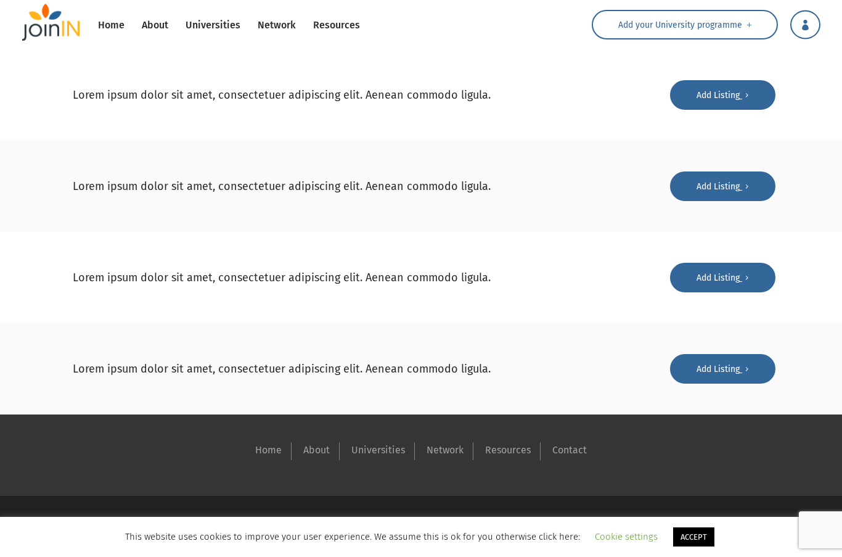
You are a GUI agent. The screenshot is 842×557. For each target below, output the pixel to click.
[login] (805, 24)
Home (268, 450)
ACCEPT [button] (694, 537)
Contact (569, 450)
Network (445, 450)
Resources (508, 450)
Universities (378, 450)
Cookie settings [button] (626, 536)
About (316, 450)
